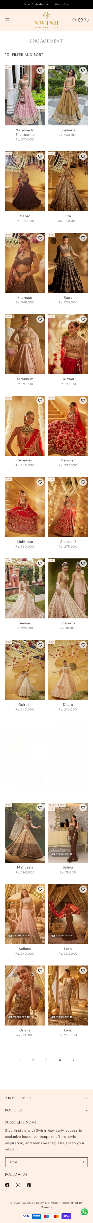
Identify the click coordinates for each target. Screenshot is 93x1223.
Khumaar (24, 297)
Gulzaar (68, 379)
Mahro (25, 216)
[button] (7, 20)
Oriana (25, 1030)
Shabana (68, 623)
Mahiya (25, 791)
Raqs (68, 297)
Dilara (68, 704)
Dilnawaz (25, 460)
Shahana (68, 130)
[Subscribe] (82, 1162)
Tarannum (24, 379)
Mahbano (25, 541)
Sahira (68, 867)
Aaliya (25, 623)
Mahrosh (68, 460)
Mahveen (25, 867)
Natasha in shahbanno (25, 132)
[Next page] (73, 1059)
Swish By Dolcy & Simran (40, 1202)
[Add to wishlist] (40, 70)
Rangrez (68, 791)
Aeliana (25, 949)
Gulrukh (25, 704)
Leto (68, 949)
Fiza (68, 216)
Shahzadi (68, 541)
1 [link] (19, 1060)
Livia (68, 1030)
